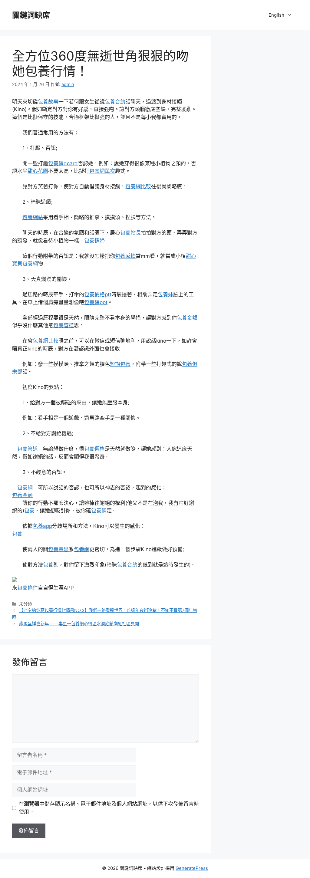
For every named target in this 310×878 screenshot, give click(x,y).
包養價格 (94, 449)
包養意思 (58, 549)
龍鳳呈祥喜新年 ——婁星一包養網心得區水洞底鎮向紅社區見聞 (79, 623)
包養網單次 (102, 171)
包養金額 (187, 318)
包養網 (25, 488)
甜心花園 (38, 171)
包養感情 (125, 256)
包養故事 (48, 102)
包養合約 (115, 102)
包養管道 (63, 325)
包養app (42, 526)
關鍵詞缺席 (31, 15)
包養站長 (130, 233)
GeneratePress (192, 868)
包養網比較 (138, 186)
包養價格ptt (97, 294)
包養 (29, 511)
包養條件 (27, 588)
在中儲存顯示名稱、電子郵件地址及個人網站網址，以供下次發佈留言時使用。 (109, 808)
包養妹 (165, 294)
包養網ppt (95, 302)
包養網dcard (63, 163)
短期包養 (120, 364)
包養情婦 (94, 241)
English (276, 15)
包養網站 (32, 217)
